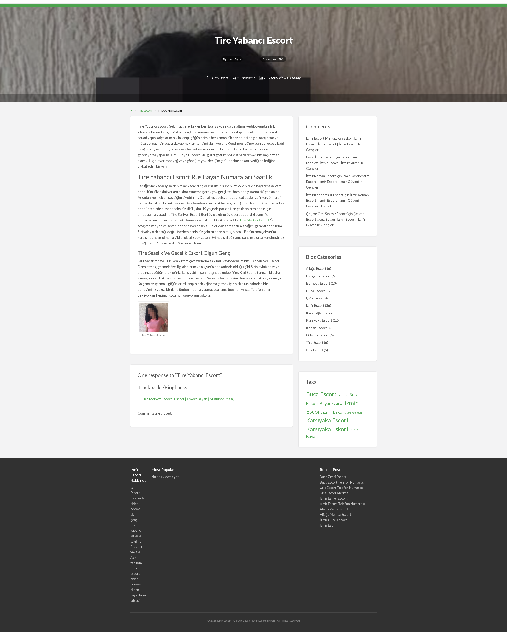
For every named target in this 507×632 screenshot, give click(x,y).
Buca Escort (315, 291)
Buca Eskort (343, 395)
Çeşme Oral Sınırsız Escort (326, 213)
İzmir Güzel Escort (333, 520)
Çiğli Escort (315, 298)
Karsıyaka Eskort (327, 428)
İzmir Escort (315, 305)
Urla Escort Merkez (334, 493)
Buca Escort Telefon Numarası (342, 482)
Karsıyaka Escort (327, 420)
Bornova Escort (318, 283)
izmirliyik (234, 59)
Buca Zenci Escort (333, 477)
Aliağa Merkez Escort (335, 514)
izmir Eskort (334, 412)
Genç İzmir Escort (320, 157)
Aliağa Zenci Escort (334, 509)
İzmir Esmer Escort (334, 498)
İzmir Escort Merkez (321, 138)
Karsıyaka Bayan (354, 413)
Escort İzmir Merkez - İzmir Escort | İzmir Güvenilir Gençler (334, 163)
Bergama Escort (318, 276)
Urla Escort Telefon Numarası (342, 488)
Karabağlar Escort (320, 313)
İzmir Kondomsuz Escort (324, 195)
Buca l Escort (338, 404)
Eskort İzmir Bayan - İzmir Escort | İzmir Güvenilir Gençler (334, 144)
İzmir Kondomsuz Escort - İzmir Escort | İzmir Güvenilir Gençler (337, 181)
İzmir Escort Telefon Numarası (342, 504)
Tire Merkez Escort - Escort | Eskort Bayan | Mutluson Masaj (188, 399)
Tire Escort (219, 78)
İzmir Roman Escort (321, 176)
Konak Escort (316, 328)
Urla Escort (314, 350)
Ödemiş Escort (317, 335)
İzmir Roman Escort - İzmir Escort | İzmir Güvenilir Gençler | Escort (337, 200)
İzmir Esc (326, 525)
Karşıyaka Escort (319, 320)
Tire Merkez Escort (254, 220)
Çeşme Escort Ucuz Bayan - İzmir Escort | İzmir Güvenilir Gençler (336, 219)
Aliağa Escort (316, 268)
